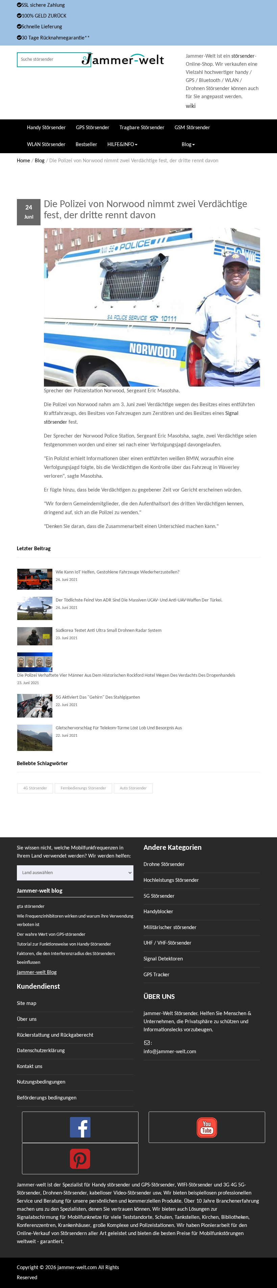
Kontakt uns (29, 1066)
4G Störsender (35, 788)
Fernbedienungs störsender (83, 788)
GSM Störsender (192, 128)
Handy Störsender (46, 128)
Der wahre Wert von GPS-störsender (51, 934)
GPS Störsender (92, 128)
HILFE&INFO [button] (120, 144)
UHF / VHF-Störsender (168, 943)
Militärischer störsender (170, 927)
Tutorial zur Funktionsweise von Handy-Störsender (64, 944)
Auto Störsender (133, 788)
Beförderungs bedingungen (46, 1098)
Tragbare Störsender (142, 128)
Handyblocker (158, 912)
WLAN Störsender (46, 144)
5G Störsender (159, 896)
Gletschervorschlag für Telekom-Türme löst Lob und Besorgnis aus (119, 728)
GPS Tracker (157, 975)
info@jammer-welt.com (170, 1052)
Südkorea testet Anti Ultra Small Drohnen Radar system (108, 630)
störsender (243, 56)
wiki (191, 106)
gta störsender (31, 906)
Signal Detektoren (163, 959)
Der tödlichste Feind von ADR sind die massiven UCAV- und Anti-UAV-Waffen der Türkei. (139, 600)
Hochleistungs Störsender (171, 880)
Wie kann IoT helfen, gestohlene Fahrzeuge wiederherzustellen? (117, 572)
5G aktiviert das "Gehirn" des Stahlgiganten (98, 697)
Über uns (26, 1019)
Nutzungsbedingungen (41, 1082)
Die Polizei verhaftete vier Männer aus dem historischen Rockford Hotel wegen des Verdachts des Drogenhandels (126, 675)
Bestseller (86, 144)
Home (23, 161)
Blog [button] (187, 144)
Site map (26, 1003)
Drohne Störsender (164, 864)
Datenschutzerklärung (41, 1051)
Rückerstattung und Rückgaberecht (55, 1035)
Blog (40, 161)
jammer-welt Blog (37, 972)
